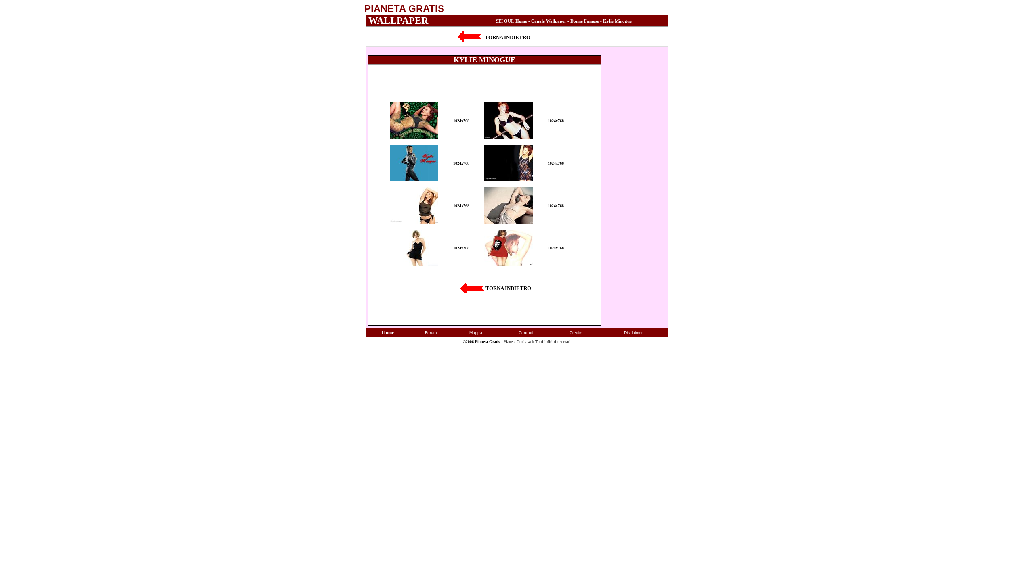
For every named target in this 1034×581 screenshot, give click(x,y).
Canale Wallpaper (548, 21)
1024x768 (461, 121)
